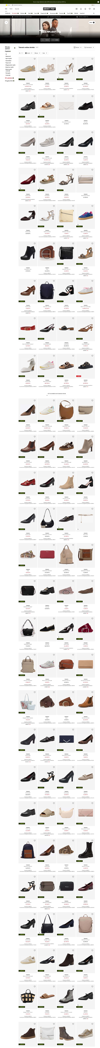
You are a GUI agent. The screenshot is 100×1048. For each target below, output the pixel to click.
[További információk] (28, 92)
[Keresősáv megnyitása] (93, 13)
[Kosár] (94, 9)
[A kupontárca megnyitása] (77, 9)
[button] (77, 47)
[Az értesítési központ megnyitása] (85, 9)
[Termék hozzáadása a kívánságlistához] (35, 59)
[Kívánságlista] (90, 9)
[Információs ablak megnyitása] (98, 2)
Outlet (8, 5)
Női (6, 8)
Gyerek (17, 8)
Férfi (11, 8)
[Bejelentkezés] (81, 9)
